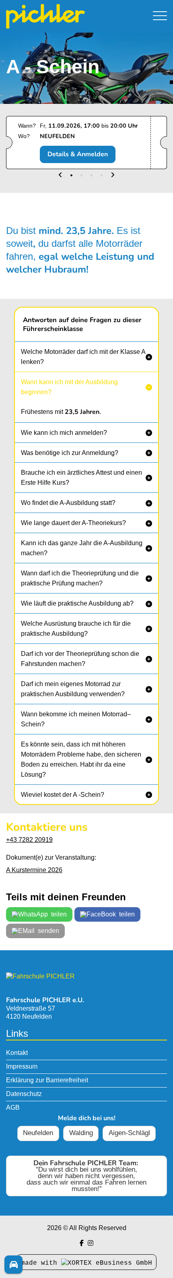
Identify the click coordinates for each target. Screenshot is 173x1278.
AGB (13, 1107)
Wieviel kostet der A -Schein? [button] (62, 794)
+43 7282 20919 (29, 839)
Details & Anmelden (77, 154)
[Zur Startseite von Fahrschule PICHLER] (40, 976)
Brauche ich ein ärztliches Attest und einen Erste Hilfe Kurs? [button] (81, 477)
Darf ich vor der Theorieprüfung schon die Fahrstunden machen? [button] (80, 658)
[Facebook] (82, 1243)
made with (41, 1263)
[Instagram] (90, 1243)
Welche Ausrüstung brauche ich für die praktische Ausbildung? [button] (76, 628)
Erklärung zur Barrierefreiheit (47, 1080)
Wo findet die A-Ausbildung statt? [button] (68, 502)
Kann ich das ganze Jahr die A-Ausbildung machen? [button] (81, 548)
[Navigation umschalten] (160, 16)
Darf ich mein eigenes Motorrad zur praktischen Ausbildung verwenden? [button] (73, 688)
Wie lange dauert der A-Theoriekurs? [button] (73, 522)
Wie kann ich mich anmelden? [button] (64, 432)
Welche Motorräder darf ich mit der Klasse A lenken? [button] (83, 356)
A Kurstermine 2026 (34, 869)
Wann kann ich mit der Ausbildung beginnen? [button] (69, 386)
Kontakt (17, 1052)
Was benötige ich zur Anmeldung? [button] (69, 452)
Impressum (21, 1066)
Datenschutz (24, 1093)
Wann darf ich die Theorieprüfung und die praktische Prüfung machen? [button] (80, 578)
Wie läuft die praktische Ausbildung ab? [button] (77, 603)
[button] (60, 175)
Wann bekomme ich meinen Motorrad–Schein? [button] (76, 719)
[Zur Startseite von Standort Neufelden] (62, 16)
